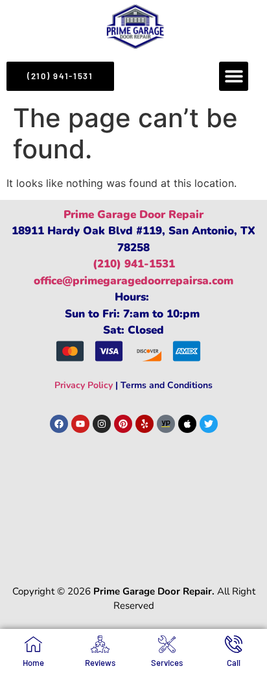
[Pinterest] (123, 424)
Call (233, 662)
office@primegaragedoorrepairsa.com (133, 280)
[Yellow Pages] (166, 424)
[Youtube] (80, 424)
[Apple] (187, 424)
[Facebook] (59, 424)
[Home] (33, 644)
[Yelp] (144, 424)
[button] (233, 76)
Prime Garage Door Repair (133, 214)
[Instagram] (102, 424)
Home (33, 662)
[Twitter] (209, 424)
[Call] (233, 644)
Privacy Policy (83, 385)
